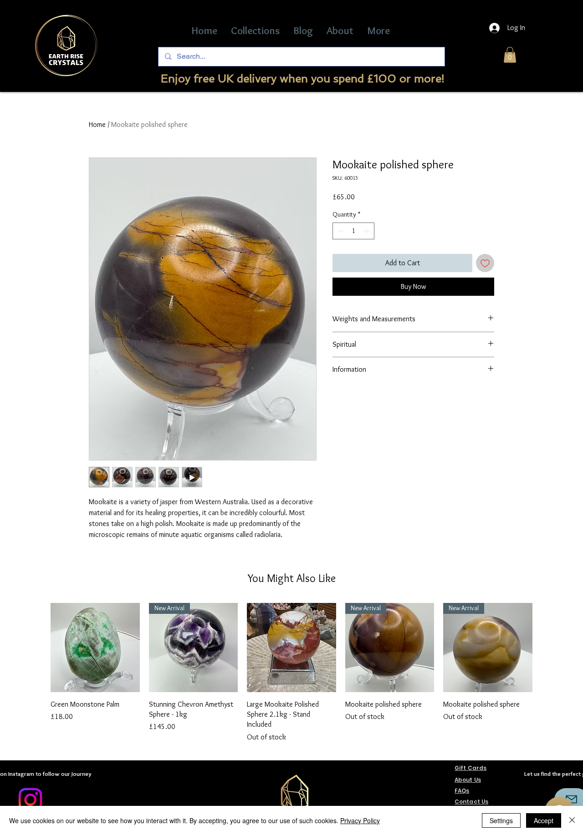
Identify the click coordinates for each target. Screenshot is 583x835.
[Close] (572, 820)
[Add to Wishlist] (485, 263)
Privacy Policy (360, 820)
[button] (510, 55)
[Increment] (367, 231)
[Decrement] (339, 231)
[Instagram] (30, 799)
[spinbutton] (353, 231)
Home (97, 124)
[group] (291, 672)
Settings (501, 820)
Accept (543, 820)
